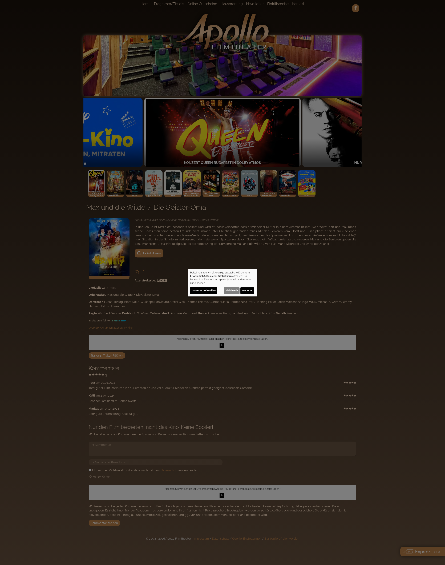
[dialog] (222, 282)
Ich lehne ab (232, 290)
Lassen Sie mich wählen (204, 290)
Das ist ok (247, 290)
